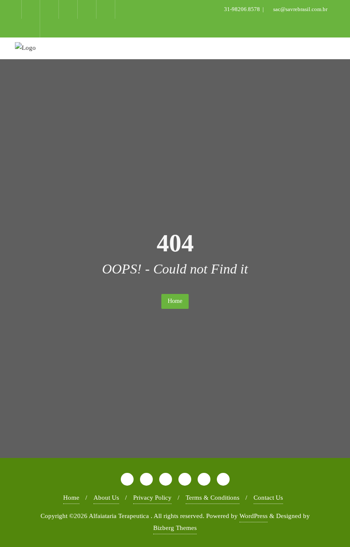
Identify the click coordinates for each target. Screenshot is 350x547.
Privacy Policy (152, 497)
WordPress (253, 515)
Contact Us (268, 497)
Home (175, 301)
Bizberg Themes (175, 527)
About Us (106, 497)
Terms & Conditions (212, 497)
